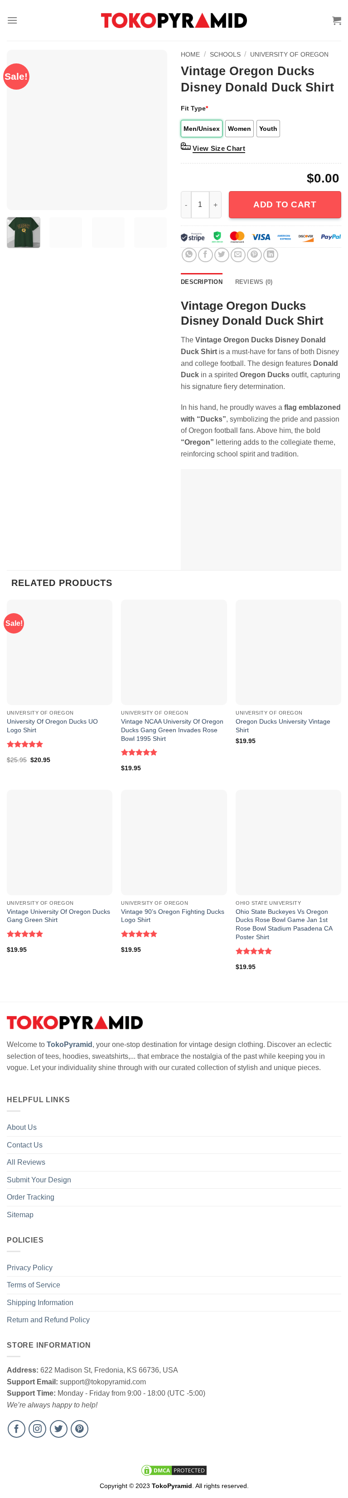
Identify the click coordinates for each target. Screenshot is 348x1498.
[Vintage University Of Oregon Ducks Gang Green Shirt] (59, 842)
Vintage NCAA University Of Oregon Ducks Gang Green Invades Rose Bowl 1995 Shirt (172, 730)
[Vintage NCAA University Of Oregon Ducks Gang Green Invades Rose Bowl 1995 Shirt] (174, 652)
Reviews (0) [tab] (254, 281)
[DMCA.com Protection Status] (174, 1470)
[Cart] (336, 20)
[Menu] (12, 20)
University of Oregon (289, 54)
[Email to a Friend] (238, 255)
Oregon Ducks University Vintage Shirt (283, 726)
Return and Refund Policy (48, 1320)
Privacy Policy (30, 1268)
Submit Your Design (39, 1180)
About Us (22, 1127)
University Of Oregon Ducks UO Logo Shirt (52, 726)
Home (190, 54)
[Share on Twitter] (221, 255)
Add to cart (284, 204)
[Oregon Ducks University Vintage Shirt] (288, 652)
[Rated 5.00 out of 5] (25, 744)
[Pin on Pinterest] (254, 255)
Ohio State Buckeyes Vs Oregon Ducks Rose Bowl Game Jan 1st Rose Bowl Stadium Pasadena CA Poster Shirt (284, 924)
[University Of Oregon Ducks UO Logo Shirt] (59, 652)
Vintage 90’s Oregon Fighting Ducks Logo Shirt (172, 916)
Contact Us (25, 1145)
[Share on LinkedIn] (270, 255)
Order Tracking (30, 1197)
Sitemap (20, 1215)
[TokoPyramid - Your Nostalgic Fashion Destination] (174, 20)
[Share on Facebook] (205, 255)
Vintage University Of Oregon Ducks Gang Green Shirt (58, 916)
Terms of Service (33, 1285)
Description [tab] (201, 281)
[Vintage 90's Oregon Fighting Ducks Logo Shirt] (174, 842)
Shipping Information (40, 1302)
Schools (225, 54)
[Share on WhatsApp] (189, 255)
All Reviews (26, 1162)
